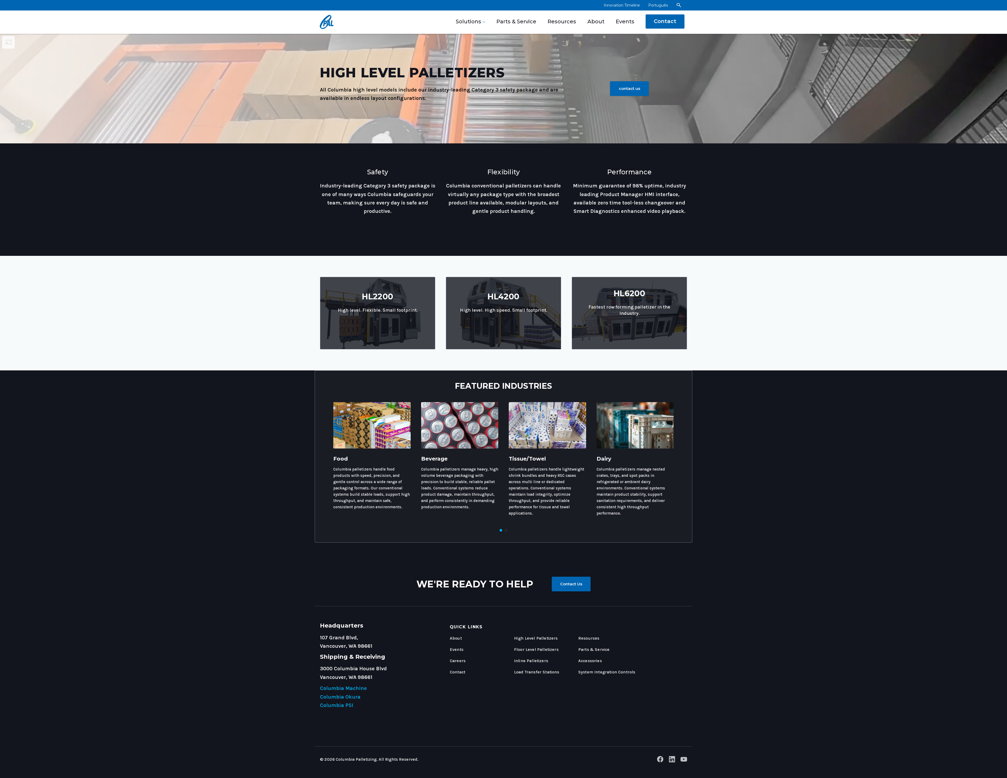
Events (625, 21)
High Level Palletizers (536, 638)
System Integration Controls (606, 671)
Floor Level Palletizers (536, 649)
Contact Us (571, 583)
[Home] (325, 22)
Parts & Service (516, 21)
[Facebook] (660, 760)
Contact (665, 21)
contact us (629, 88)
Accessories (590, 660)
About (595, 21)
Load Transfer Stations (536, 671)
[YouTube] (684, 760)
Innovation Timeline (622, 5)
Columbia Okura (340, 697)
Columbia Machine (343, 688)
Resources (562, 21)
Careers (457, 660)
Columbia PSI (336, 705)
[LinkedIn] (672, 760)
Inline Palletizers (531, 660)
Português (658, 5)
